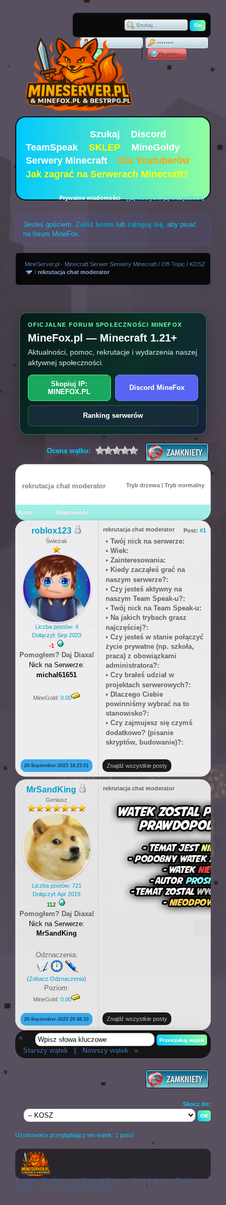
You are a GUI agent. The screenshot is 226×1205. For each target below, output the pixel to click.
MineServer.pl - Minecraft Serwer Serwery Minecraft (91, 264)
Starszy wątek (45, 1051)
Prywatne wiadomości (89, 198)
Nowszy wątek (105, 1051)
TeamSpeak (52, 147)
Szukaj (105, 134)
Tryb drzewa (143, 485)
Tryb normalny (184, 485)
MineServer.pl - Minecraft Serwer (83, 1180)
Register (169, 54)
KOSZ (198, 264)
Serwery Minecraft (66, 160)
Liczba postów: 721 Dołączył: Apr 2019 (56, 889)
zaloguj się (145, 224)
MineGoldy (155, 147)
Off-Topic (173, 264)
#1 (203, 530)
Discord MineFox (156, 387)
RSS (47, 1188)
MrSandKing (51, 789)
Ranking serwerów (113, 415)
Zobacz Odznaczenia (56, 979)
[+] (60, 643)
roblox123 (51, 530)
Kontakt (25, 1180)
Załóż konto (95, 224)
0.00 (65, 698)
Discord (148, 134)
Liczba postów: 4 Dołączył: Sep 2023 (56, 631)
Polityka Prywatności (85, 1188)
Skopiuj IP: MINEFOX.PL (69, 388)
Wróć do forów (150, 1180)
